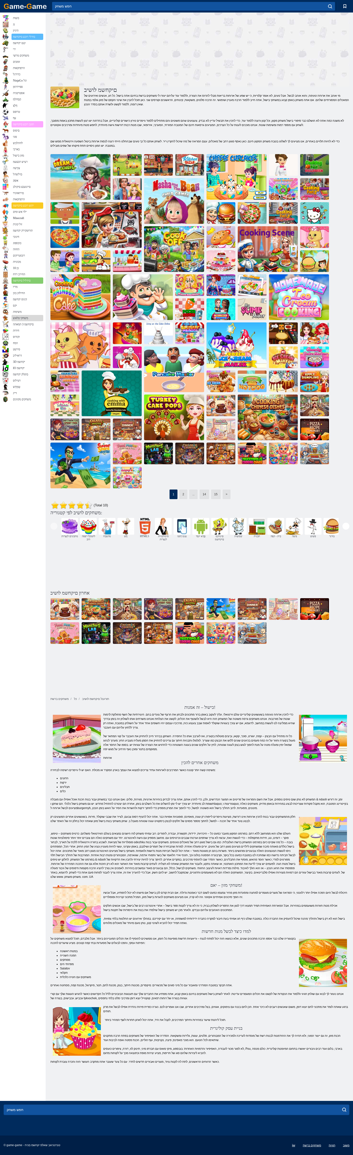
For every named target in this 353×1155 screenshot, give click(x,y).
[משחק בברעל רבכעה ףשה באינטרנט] (96, 261)
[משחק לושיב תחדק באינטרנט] (221, 213)
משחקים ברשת (312, 1145)
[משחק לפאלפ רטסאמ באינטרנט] (96, 429)
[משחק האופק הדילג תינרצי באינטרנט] (237, 345)
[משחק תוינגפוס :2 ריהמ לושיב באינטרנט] (314, 189)
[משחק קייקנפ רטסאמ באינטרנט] (174, 369)
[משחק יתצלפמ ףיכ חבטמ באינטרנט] (127, 477)
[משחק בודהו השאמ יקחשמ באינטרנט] (174, 201)
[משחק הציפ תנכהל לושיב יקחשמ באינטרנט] (64, 237)
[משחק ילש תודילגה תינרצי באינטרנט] (283, 357)
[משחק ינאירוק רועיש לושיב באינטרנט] (64, 381)
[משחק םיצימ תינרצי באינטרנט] (127, 261)
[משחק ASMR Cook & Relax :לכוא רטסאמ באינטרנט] (127, 453)
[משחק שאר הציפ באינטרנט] (189, 309)
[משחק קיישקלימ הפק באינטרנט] (64, 405)
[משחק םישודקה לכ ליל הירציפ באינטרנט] (283, 333)
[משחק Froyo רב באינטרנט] (283, 165)
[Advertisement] (125, 48)
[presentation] (53, 526)
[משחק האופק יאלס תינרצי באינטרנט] (189, 333)
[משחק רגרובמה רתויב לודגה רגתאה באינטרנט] (221, 237)
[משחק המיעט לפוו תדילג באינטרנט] (221, 381)
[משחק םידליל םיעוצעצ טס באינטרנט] (283, 453)
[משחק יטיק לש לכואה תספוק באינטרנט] (314, 213)
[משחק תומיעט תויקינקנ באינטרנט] (252, 381)
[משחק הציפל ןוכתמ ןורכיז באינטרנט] (314, 429)
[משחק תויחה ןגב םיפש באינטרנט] (80, 345)
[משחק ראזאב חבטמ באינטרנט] (189, 165)
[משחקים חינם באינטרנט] (25, 6)
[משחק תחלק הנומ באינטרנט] (189, 453)
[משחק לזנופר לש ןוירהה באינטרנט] (127, 189)
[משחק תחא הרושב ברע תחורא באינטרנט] (127, 429)
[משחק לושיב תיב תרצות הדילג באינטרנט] (299, 297)
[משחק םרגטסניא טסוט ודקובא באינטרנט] (252, 285)
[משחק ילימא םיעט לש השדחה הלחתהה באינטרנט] (158, 165)
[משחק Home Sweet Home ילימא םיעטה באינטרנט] (127, 165)
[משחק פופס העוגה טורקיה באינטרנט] (174, 417)
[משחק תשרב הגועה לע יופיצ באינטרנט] (158, 333)
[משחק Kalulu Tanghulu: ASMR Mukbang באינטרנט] (283, 189)
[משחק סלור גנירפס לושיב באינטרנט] (127, 333)
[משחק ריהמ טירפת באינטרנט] (314, 261)
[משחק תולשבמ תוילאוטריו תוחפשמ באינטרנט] (174, 249)
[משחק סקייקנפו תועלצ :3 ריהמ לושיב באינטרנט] (283, 213)
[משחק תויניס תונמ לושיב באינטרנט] (268, 417)
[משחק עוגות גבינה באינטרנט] (237, 177)
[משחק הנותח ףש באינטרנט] (221, 285)
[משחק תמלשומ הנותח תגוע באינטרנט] (221, 261)
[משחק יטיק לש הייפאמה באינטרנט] (314, 237)
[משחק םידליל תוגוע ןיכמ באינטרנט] (221, 405)
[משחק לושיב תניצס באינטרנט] (268, 249)
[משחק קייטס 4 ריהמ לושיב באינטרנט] (112, 225)
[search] (330, 6)
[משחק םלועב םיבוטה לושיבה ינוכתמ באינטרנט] (127, 357)
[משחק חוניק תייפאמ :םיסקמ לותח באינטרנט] (221, 429)
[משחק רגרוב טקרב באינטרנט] (314, 453)
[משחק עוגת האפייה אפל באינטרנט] (64, 261)
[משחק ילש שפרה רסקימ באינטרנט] (252, 309)
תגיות (332, 1145)
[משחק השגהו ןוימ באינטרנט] (221, 453)
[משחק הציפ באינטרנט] (252, 213)
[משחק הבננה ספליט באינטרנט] (283, 381)
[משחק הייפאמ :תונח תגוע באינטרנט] (143, 297)
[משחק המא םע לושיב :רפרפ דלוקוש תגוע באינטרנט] (112, 393)
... (193, 494)
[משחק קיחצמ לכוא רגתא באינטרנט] (314, 333)
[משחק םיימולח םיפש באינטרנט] (80, 177)
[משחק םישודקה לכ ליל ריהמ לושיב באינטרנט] (314, 165)
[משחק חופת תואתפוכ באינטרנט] (314, 381)
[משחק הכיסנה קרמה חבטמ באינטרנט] (189, 285)
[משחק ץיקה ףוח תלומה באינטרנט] (80, 465)
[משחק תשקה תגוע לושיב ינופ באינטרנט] (80, 297)
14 (204, 494)
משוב (346, 1145)
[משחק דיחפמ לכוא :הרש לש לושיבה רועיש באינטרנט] (64, 429)
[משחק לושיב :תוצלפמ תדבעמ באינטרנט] (158, 453)
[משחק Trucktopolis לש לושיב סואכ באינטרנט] (252, 453)
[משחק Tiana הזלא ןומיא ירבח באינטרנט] (221, 309)
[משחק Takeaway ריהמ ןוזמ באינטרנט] (64, 213)
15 (216, 494)
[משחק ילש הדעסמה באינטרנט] (314, 405)
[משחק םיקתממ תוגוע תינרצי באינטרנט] (314, 357)
